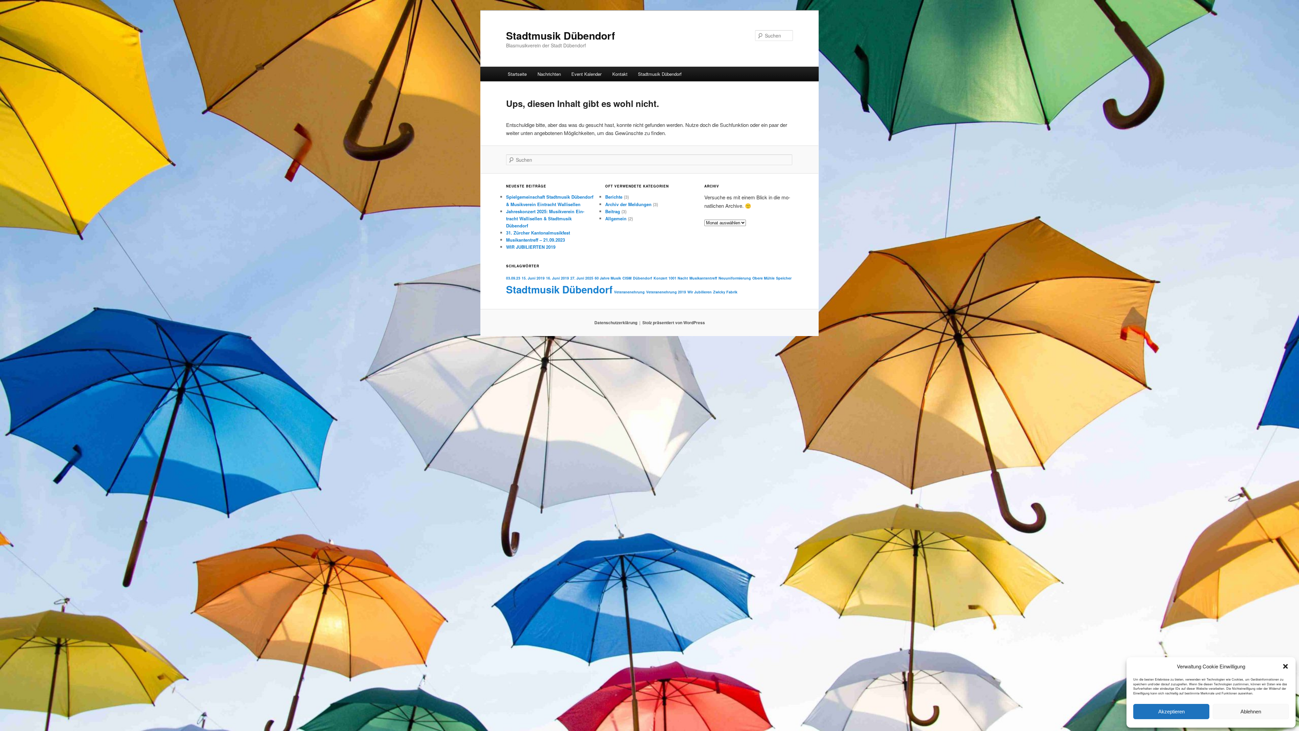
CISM (627, 278)
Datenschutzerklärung (615, 322)
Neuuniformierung (735, 278)
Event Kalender (586, 74)
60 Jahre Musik (608, 278)
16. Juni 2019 (557, 278)
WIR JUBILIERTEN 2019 (530, 247)
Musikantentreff (703, 278)
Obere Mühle (763, 278)
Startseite (517, 74)
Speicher (784, 278)
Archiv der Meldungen (628, 204)
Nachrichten (549, 74)
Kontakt (620, 74)
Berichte (613, 197)
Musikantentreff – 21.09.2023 (535, 240)
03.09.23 (513, 278)
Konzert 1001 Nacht (671, 278)
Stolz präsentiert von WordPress (673, 322)
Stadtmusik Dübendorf (560, 35)
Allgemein (615, 218)
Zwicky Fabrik (725, 291)
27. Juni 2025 (581, 278)
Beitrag (612, 211)
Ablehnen (1250, 711)
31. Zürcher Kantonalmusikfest (538, 232)
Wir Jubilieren (699, 291)
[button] (1285, 666)
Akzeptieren (1171, 711)
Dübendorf (642, 278)
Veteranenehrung (629, 291)
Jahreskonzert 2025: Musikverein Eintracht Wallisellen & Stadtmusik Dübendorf (545, 218)
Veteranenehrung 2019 (666, 291)
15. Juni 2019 (533, 278)
